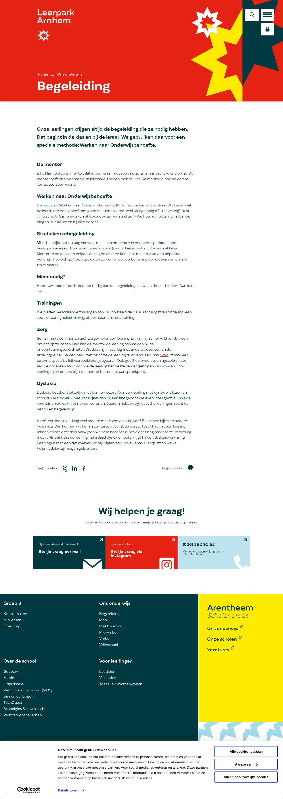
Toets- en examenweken (120, 684)
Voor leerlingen (116, 661)
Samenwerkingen (19, 696)
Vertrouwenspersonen (23, 715)
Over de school (20, 661)
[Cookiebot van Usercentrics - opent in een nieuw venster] (28, 790)
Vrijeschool (108, 645)
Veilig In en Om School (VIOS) (28, 690)
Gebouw (11, 672)
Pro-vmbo (108, 632)
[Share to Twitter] (64, 468)
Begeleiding (109, 614)
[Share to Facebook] (83, 468)
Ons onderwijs (69, 74)
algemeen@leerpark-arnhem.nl (58, 544)
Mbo (103, 620)
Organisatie (13, 684)
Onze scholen (222, 639)
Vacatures (218, 650)
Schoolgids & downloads (24, 709)
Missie (9, 678)
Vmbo (104, 639)
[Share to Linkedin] (74, 468)
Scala (164, 355)
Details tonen (68, 790)
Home (43, 74)
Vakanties (107, 678)
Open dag (12, 626)
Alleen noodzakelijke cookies (246, 777)
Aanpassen (243, 764)
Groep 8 (12, 603)
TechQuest (13, 703)
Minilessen (12, 620)
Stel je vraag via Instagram (126, 554)
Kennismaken (15, 614)
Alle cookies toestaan (246, 751)
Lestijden (107, 672)
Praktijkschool (111, 626)
